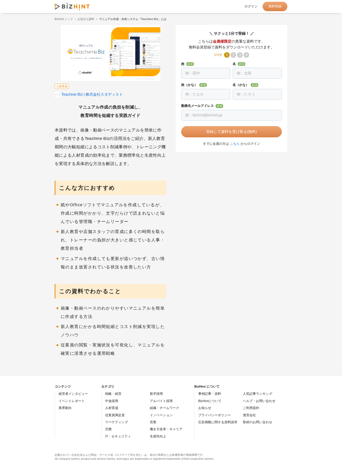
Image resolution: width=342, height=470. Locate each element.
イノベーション (161, 415)
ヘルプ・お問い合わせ (259, 401)
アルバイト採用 (161, 401)
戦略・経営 (113, 394)
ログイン (251, 6)
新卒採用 (156, 394)
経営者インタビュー (73, 394)
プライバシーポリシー (214, 415)
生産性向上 (158, 436)
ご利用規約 (251, 408)
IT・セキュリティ (118, 436)
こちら (235, 143)
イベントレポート (72, 401)
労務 (108, 429)
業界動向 (65, 408)
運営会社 (249, 415)
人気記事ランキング (257, 394)
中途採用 (111, 401)
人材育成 (111, 408)
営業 (153, 422)
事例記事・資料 (209, 394)
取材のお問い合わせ (257, 422)
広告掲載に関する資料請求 (217, 422)
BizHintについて (209, 401)
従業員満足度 (115, 415)
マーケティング (116, 422)
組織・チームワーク (164, 408)
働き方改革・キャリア (166, 429)
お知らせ (204, 408)
